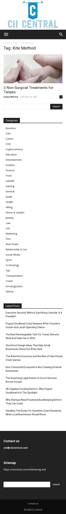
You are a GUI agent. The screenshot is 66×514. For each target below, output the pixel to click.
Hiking (9, 207)
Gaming (10, 186)
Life (8, 228)
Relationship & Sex (16, 249)
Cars (8, 133)
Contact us (33, 503)
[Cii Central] (33, 15)
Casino (9, 138)
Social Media (13, 254)
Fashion (10, 165)
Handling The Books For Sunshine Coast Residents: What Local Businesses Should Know (34, 412)
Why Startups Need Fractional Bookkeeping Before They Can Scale (34, 401)
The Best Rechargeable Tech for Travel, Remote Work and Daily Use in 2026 (32, 336)
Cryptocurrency (14, 149)
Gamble (10, 181)
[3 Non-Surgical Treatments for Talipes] (33, 68)
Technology (12, 265)
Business (11, 128)
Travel (9, 281)
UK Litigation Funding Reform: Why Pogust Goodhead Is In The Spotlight (29, 391)
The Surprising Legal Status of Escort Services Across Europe (31, 380)
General (10, 191)
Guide (9, 196)
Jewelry (10, 217)
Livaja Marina (11, 96)
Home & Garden (15, 212)
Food (9, 175)
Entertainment (14, 159)
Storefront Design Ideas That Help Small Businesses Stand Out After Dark (28, 347)
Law (8, 223)
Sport (9, 260)
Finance (10, 170)
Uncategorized (14, 286)
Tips (8, 270)
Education (11, 154)
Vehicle (10, 291)
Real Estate (12, 244)
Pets (8, 238)
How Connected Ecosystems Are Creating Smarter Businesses (34, 369)
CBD (8, 144)
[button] (6, 34)
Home (7, 42)
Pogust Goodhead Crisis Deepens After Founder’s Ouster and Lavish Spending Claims (33, 325)
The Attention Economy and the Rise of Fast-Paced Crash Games (34, 358)
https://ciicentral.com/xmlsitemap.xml (25, 469)
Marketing (11, 233)
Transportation (14, 275)
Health (9, 202)
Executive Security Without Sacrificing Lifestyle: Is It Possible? (34, 314)
